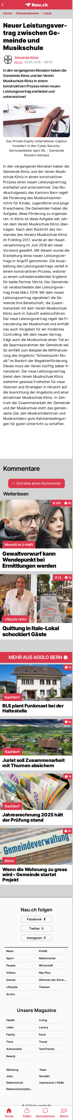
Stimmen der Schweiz (53, 979)
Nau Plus (45, 972)
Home (7, 13)
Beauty (10, 1056)
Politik (43, 951)
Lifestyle (12, 987)
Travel (43, 1041)
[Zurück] (2, 4)
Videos (11, 972)
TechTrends (47, 1049)
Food (42, 1034)
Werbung (12, 1069)
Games (11, 979)
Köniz (18, 62)
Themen (44, 987)
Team (43, 1069)
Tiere (9, 1041)
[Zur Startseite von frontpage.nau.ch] (36, 5)
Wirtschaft (46, 965)
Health (10, 1020)
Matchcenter (47, 958)
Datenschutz (14, 1082)
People (10, 965)
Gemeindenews (27, 13)
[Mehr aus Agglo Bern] (36, 657)
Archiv (10, 994)
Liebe (9, 1027)
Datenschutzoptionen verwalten (20, 1089)
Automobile (14, 1049)
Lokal (47, 13)
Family (10, 1034)
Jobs (9, 1076)
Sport (10, 958)
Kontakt (44, 1076)
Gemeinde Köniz (26, 57)
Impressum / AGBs (51, 1082)
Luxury (43, 1027)
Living (43, 1020)
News (10, 951)
